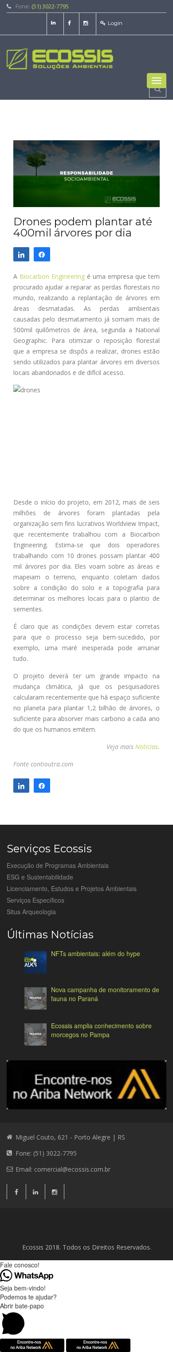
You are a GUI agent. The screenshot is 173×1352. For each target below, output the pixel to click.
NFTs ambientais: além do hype (95, 953)
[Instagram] (86, 23)
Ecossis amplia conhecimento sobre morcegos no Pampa (101, 1030)
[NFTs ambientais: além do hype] (35, 962)
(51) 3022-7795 (50, 6)
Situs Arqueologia (31, 911)
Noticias (146, 746)
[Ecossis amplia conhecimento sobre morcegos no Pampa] (35, 1034)
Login (115, 23)
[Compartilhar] (21, 254)
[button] (86, 1320)
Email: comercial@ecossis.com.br (63, 1169)
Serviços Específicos (35, 900)
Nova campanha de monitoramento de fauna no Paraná (105, 994)
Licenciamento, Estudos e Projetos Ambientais (72, 888)
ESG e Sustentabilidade (40, 876)
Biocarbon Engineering (52, 276)
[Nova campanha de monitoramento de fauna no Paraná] (35, 998)
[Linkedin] (54, 23)
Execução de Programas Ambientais (58, 865)
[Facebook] (70, 23)
